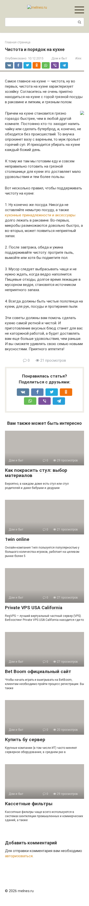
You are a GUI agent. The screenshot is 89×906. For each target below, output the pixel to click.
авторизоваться (19, 856)
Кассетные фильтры (28, 803)
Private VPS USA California (33, 607)
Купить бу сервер (25, 739)
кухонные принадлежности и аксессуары (40, 215)
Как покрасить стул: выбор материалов (36, 472)
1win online (17, 539)
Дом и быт (59, 58)
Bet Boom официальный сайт (38, 671)
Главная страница (17, 42)
